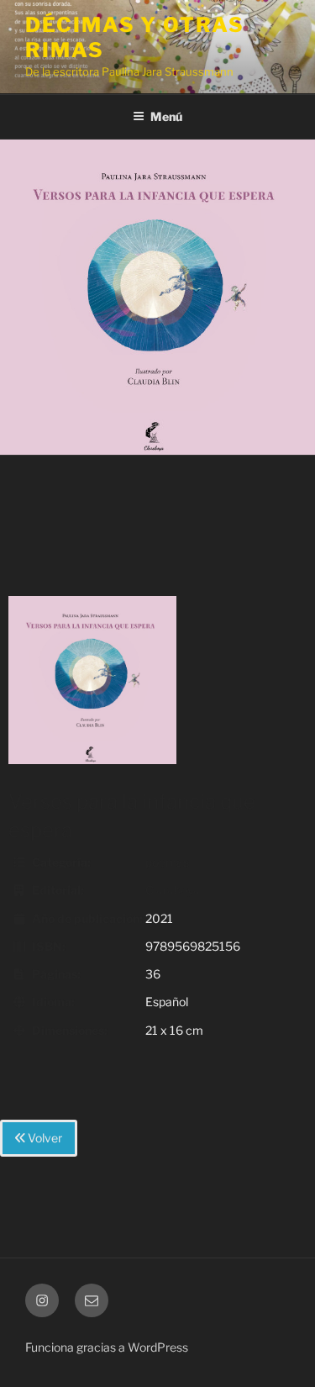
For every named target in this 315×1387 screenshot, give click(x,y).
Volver (43, 1138)
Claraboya (172, 890)
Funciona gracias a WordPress (106, 1347)
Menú (166, 116)
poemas (167, 862)
